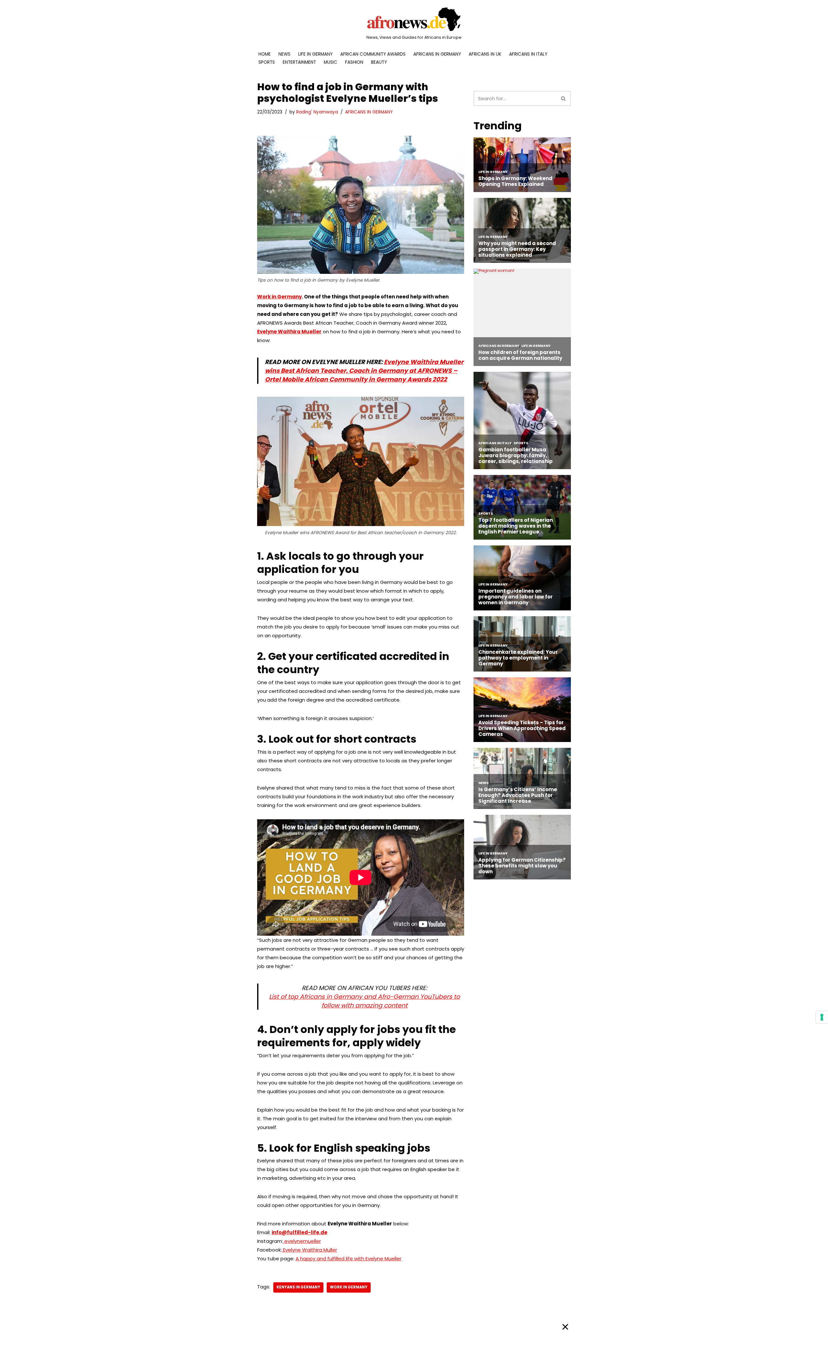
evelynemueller (302, 1241)
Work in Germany (279, 296)
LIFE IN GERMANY (315, 54)
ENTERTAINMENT (299, 62)
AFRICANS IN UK (485, 54)
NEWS (284, 54)
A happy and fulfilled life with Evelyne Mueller (348, 1258)
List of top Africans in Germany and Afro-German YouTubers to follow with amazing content (364, 1001)
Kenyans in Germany (298, 1287)
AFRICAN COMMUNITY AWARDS (373, 54)
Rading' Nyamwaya (317, 112)
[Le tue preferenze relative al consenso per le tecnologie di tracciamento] (822, 1017)
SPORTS (266, 62)
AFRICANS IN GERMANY (437, 54)
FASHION (354, 62)
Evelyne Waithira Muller (309, 1249)
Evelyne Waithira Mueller (289, 331)
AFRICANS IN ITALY (528, 54)
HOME (264, 54)
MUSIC (330, 62)
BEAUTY (379, 62)
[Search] (563, 98)
